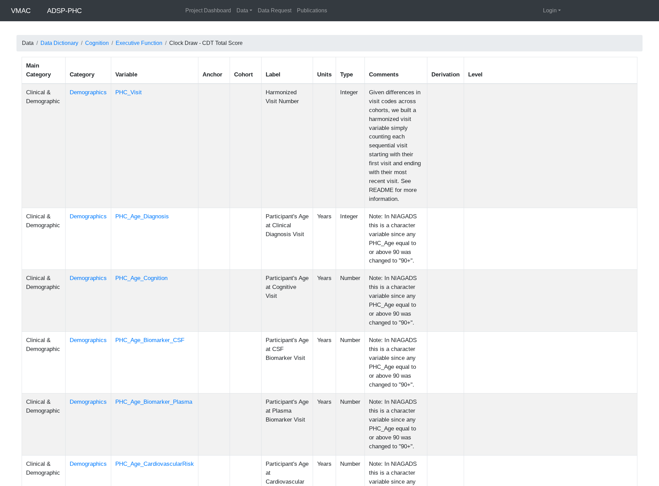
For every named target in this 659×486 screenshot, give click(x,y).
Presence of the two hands (537, 276)
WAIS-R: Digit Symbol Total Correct (548, 326)
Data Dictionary (59, 43)
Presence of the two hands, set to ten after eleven (564, 285)
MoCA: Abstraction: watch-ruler (542, 334)
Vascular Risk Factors (195, 86)
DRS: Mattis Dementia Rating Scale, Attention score (568, 120)
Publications (312, 10)
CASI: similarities (526, 235)
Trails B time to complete (535, 169)
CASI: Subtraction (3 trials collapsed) (549, 211)
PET (272, 86)
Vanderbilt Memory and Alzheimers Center (358, 449)
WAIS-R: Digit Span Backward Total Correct (558, 301)
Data (242, 10)
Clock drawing (522, 178)
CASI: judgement (525, 243)
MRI (294, 86)
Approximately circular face (538, 252)
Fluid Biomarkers (141, 86)
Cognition (97, 43)
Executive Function (139, 43)
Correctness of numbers (534, 268)
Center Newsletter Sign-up (339, 462)
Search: (31, 63)
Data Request (274, 10)
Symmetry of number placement (543, 260)
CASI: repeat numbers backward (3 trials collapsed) (567, 186)
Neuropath (243, 86)
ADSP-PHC (64, 10)
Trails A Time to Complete (536, 309)
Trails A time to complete (534, 161)
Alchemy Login (499, 456)
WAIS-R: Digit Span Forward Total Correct (556, 293)
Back (647, 383)
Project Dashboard (208, 10)
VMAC (21, 10)
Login (550, 10)
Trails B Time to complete (535, 317)
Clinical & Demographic (51, 86)
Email (146, 473)
